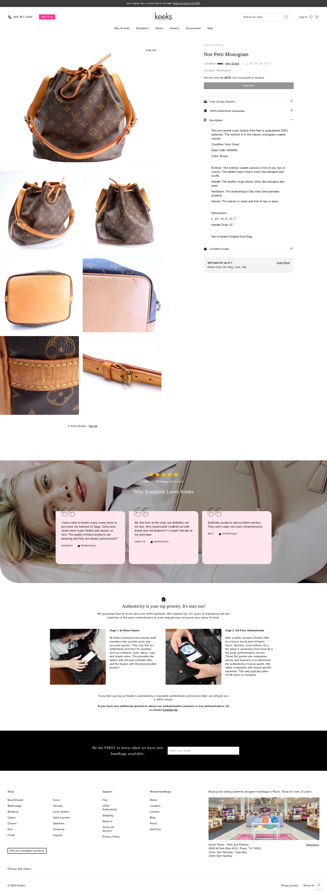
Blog (152, 817)
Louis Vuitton (213, 45)
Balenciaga (15, 805)
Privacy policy (111, 836)
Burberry (13, 811)
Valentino (59, 823)
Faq (104, 799)
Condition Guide (219, 248)
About (153, 799)
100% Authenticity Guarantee (227, 110)
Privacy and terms (19, 868)
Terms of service (108, 829)
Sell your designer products (27, 850)
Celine (12, 817)
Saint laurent (61, 817)
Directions (312, 844)
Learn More (283, 262)
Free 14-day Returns (222, 101)
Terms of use (311, 885)
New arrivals (15, 799)
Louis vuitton (61, 811)
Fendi (11, 835)
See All (93, 425)
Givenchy (59, 829)
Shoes (159, 28)
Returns (107, 821)
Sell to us (47, 16)
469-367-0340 (23, 16)
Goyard (57, 835)
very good (232, 63)
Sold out (155, 829)
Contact (155, 811)
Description (216, 120)
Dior (10, 829)
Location (155, 805)
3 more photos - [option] (82, 425)
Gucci (56, 799)
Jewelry (174, 28)
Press (153, 823)
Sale (210, 28)
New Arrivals (122, 28)
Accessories (193, 28)
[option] (163, 3)
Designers (142, 28)
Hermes (58, 805)
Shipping (107, 815)
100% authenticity (109, 807)
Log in (303, 16)
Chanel (12, 823)
